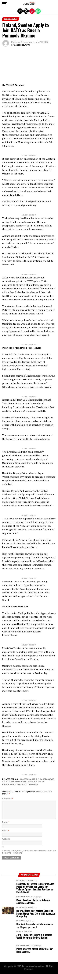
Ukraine (34, 784)
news (42, 782)
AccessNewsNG (22, 45)
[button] (4, 3)
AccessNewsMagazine (14, 782)
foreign (33, 782)
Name (5, 822)
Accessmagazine (30, 779)
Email (5, 831)
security (23, 784)
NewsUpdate (9, 784)
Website (6, 839)
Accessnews (47, 779)
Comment (7, 799)
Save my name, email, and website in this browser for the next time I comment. (29, 852)
